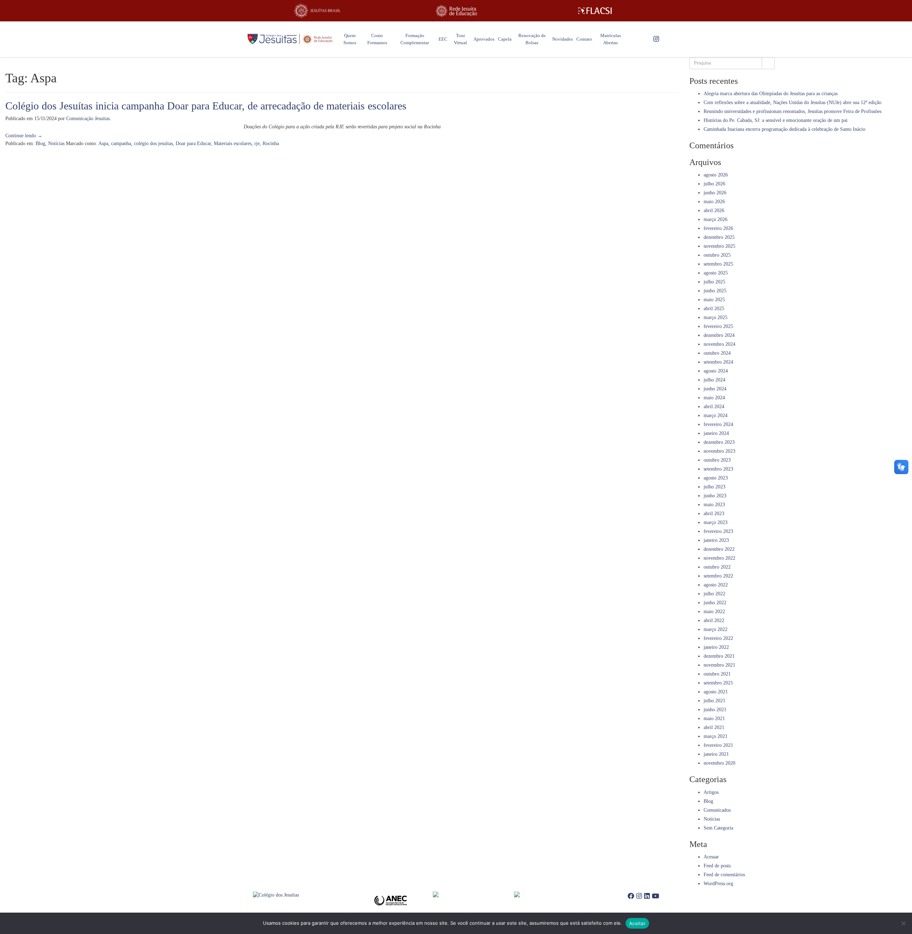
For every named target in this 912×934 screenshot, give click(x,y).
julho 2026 (714, 183)
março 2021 (715, 736)
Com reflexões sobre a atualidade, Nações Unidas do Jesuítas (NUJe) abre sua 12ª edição (792, 102)
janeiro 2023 (716, 540)
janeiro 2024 (716, 433)
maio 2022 (714, 611)
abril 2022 (714, 620)
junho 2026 (715, 192)
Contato (584, 39)
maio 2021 (714, 718)
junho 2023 (715, 495)
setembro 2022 (718, 576)
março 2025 (715, 317)
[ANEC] (392, 900)
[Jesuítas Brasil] (317, 11)
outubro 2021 (717, 674)
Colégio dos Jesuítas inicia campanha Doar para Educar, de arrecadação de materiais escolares (205, 106)
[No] (903, 923)
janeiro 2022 (716, 647)
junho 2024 (715, 388)
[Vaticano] (554, 894)
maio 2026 (714, 201)
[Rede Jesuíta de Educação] (456, 11)
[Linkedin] (647, 896)
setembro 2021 (718, 683)
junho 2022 (715, 602)
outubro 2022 (717, 567)
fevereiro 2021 (718, 745)
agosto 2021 (716, 691)
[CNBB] (473, 894)
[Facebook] (631, 896)
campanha (121, 143)
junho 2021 (715, 709)
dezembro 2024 (719, 335)
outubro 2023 (717, 460)
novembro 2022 (719, 558)
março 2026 (715, 219)
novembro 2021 (719, 665)
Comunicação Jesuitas (88, 118)
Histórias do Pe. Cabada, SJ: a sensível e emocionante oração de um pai (776, 120)
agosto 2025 (716, 273)
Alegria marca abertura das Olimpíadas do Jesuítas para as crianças (771, 93)
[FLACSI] (595, 10)
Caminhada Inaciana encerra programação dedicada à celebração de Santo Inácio (784, 129)
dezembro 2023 (719, 442)
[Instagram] (656, 39)
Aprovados (483, 39)
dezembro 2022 (719, 549)
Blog (40, 143)
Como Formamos (377, 39)
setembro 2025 (718, 264)
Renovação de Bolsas (532, 39)
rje (257, 143)
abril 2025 (714, 308)
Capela (505, 39)
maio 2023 (714, 504)
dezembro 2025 (719, 237)
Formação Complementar (414, 39)
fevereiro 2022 (718, 638)
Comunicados (717, 810)
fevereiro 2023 (718, 531)
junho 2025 (715, 290)
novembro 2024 (719, 344)
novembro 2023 (719, 451)
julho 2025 (714, 281)
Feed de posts (717, 865)
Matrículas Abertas (610, 39)
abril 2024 (714, 406)
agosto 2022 (716, 584)
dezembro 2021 (719, 656)
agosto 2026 (716, 175)
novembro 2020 (719, 763)
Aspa (103, 143)
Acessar (711, 856)
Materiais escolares (233, 143)
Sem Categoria (718, 828)
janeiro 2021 (716, 754)
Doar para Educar (193, 143)
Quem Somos (349, 39)
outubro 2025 (717, 255)
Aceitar (637, 923)
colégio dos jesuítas (153, 143)
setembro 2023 (718, 469)
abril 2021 (714, 727)
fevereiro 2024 (718, 424)
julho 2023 (714, 486)
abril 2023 (714, 513)
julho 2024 (714, 380)
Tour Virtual (460, 39)
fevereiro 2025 (718, 326)
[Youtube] (655, 896)
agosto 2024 (716, 371)
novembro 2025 (719, 246)
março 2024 (715, 415)
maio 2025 (714, 299)
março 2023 (715, 522)
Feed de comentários (724, 874)
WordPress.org (718, 883)
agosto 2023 (716, 478)
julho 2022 (714, 593)
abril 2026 (714, 210)
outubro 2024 (717, 353)
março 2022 (715, 629)
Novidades (562, 39)
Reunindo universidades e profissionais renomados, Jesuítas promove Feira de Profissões (792, 111)
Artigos (711, 792)
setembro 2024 (718, 362)
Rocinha (271, 143)
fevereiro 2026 (718, 228)
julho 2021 (714, 700)
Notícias (56, 143)
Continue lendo (23, 135)
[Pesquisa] (768, 63)
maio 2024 (714, 397)
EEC (443, 39)
